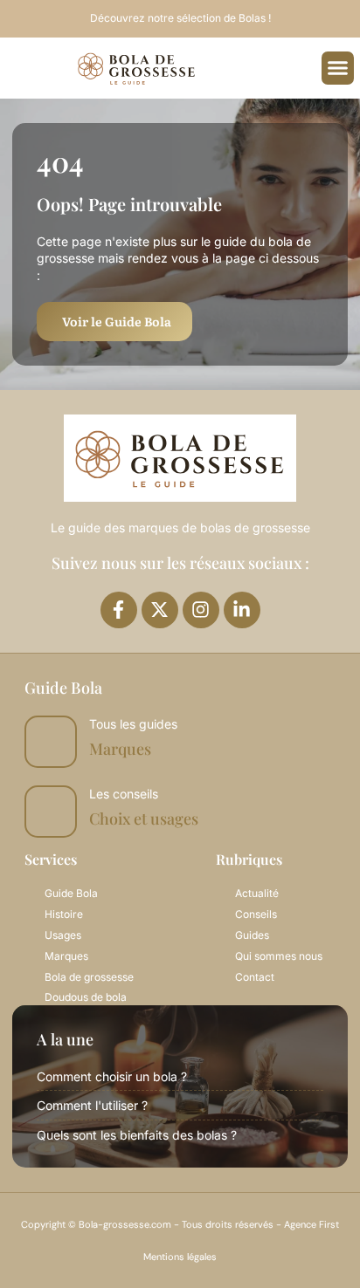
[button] (338, 68)
